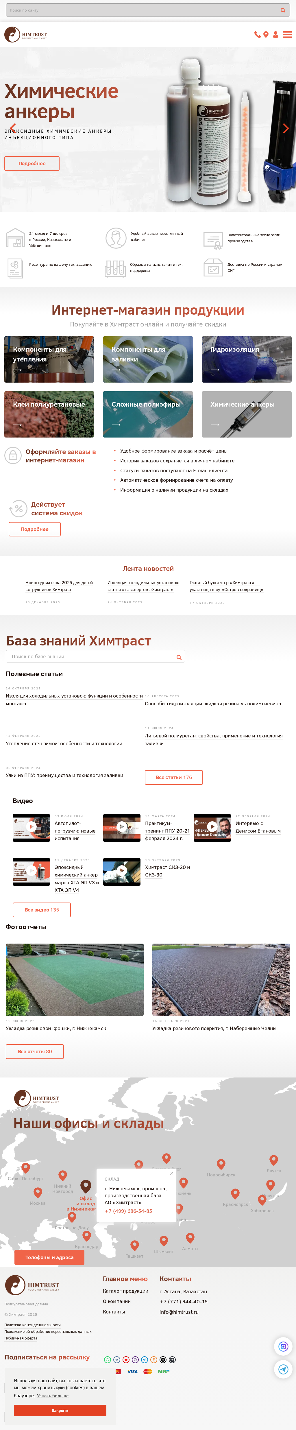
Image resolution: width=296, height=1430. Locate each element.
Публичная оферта (20, 1338)
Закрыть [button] (60, 1410)
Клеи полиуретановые (49, 404)
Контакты (114, 1311)
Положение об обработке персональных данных (47, 1331)
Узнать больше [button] (53, 1395)
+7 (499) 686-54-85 (128, 1211)
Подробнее (32, 143)
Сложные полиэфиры (146, 404)
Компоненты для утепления (40, 354)
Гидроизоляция (234, 349)
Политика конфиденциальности (32, 1325)
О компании (117, 1301)
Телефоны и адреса (49, 1257)
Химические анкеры (242, 404)
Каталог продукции (125, 1290)
